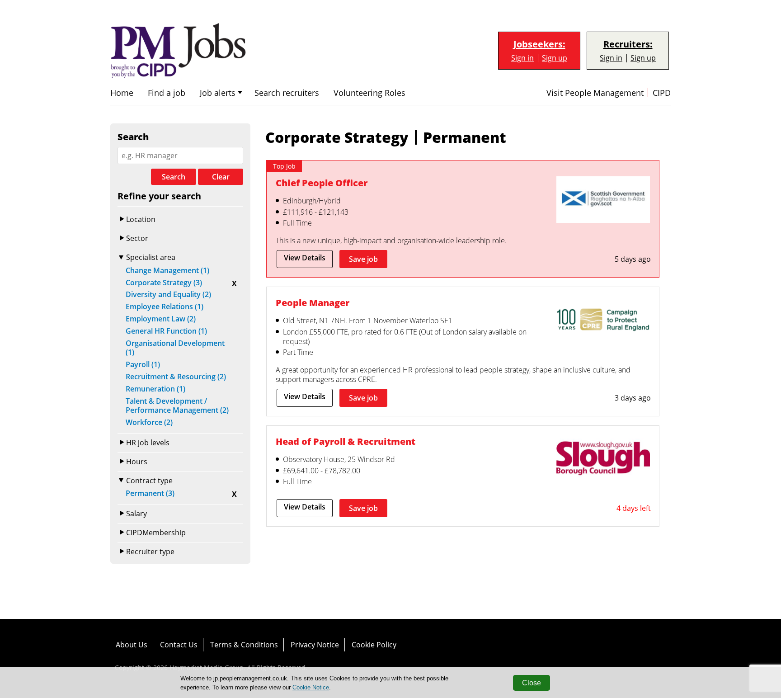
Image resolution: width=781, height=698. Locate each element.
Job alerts (217, 93)
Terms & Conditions (244, 645)
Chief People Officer (321, 183)
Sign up (554, 58)
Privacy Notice (315, 645)
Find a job (166, 93)
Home (121, 93)
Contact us (179, 645)
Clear (221, 177)
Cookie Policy (374, 645)
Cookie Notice (310, 687)
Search (173, 177)
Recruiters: (628, 44)
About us (131, 645)
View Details (304, 258)
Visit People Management (595, 93)
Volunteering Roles (369, 93)
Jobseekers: (539, 44)
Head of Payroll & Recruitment (345, 441)
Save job (363, 259)
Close (531, 683)
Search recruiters (286, 93)
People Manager (312, 303)
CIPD (662, 93)
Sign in (522, 58)
